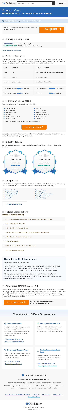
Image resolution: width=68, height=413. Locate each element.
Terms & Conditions (34, 397)
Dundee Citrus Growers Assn (44, 194)
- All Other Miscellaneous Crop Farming (23, 46)
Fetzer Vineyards (40, 192)
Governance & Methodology (14, 339)
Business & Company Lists (46, 363)
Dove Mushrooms (40, 190)
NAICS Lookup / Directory (13, 364)
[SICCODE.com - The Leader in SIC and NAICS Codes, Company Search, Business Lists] (9, 3)
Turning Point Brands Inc (42, 196)
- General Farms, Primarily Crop (18, 44)
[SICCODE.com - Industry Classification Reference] (34, 403)
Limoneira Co (9, 196)
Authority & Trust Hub (36, 375)
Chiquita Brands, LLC (11, 192)
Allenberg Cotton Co (11, 194)
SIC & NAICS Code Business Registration (17, 394)
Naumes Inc (8, 198)
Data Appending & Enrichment (47, 366)
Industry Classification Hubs (50, 323)
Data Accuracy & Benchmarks (14, 342)
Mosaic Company (40, 198)
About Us (36, 394)
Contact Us (46, 394)
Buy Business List (51, 30)
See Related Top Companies (12, 50)
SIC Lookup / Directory (12, 361)
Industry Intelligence (14, 323)
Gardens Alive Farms (11, 190)
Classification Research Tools (17, 350)
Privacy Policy (57, 394)
